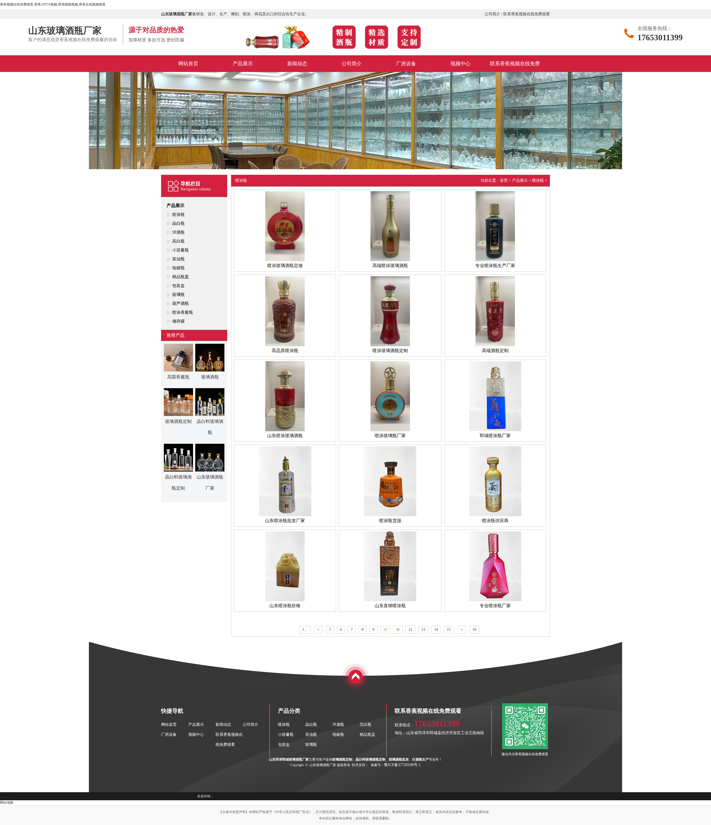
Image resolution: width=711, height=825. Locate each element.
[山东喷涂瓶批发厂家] (285, 515)
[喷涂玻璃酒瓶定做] (285, 260)
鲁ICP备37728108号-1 (402, 765)
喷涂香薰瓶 (182, 312)
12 (410, 629)
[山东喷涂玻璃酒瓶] (285, 430)
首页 (504, 180)
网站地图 (6, 802)
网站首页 (169, 724)
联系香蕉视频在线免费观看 (526, 14)
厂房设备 (169, 734)
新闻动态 (223, 724)
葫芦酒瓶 (180, 303)
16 (474, 629)
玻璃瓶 (178, 294)
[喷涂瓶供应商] (495, 515)
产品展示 (175, 205)
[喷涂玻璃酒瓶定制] (390, 345)
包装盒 (178, 285)
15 (449, 629)
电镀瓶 (178, 268)
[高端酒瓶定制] (495, 345)
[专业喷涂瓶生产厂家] (495, 260)
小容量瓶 (180, 250)
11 (398, 629)
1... (304, 629)
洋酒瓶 (178, 232)
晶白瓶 (178, 223)
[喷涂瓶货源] (390, 515)
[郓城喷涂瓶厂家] (495, 430)
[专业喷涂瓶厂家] (495, 600)
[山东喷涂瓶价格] (285, 600)
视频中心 (196, 734)
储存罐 (178, 321)
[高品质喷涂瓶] (285, 345)
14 (436, 629)
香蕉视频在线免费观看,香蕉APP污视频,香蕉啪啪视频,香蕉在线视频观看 (53, 4)
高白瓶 (178, 241)
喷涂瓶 (178, 214)
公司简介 (492, 14)
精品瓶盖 (180, 277)
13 (423, 629)
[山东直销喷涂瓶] (390, 600)
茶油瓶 (178, 259)
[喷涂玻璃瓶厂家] (390, 430)
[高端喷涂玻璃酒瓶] (390, 260)
